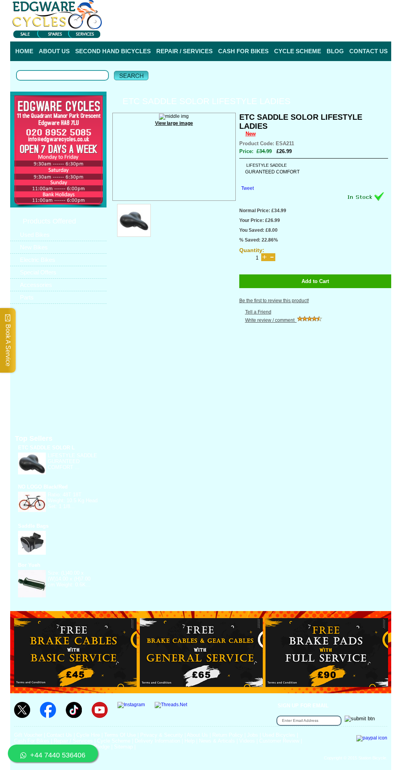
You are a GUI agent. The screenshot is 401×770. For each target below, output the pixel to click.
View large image (174, 123)
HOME (24, 51)
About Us (197, 735)
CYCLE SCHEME (297, 51)
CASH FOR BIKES (243, 51)
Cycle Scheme (113, 741)
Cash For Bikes (31, 741)
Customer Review (279, 741)
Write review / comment (271, 320)
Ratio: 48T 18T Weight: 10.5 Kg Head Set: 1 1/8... (73, 500)
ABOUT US (54, 51)
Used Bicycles (278, 735)
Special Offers (38, 272)
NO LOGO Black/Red (43, 487)
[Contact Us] (58, 139)
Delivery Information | (352, 31)
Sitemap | (124, 747)
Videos (247, 741)
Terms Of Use (120, 735)
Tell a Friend (258, 312)
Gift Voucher (28, 735)
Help (385, 31)
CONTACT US (368, 51)
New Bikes (34, 247)
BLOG (335, 51)
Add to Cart (315, 281)
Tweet (247, 188)
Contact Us (59, 735)
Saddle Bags (33, 526)
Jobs (252, 735)
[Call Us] (58, 132)
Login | (290, 31)
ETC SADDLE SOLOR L (46, 448)
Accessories (36, 284)
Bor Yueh (29, 565)
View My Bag (356, 7)
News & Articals (217, 741)
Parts (27, 297)
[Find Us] (58, 110)
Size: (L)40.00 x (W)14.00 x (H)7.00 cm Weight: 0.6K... (69, 579)
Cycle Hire (88, 735)
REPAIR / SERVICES (184, 51)
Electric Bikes (37, 259)
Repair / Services (73, 741)
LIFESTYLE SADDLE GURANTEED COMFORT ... (72, 461)
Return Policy (227, 735)
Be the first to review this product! (274, 300)
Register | (314, 31)
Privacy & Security (161, 735)
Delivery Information (157, 741)
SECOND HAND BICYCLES (113, 51)
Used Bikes (35, 234)
